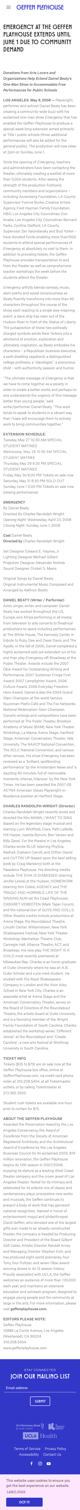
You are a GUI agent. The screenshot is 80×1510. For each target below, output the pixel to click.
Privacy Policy (55, 1448)
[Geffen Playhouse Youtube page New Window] (49, 1463)
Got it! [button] (24, 1502)
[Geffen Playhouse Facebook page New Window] (31, 1463)
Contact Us (52, 1454)
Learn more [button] (16, 1491)
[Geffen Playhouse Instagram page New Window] (40, 1463)
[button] (8, 7)
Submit (40, 1401)
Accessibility (29, 1454)
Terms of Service (27, 1448)
